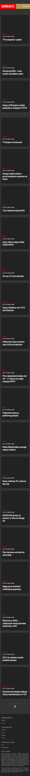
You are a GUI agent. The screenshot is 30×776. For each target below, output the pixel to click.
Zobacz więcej (15, 704)
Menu (25, 6)
